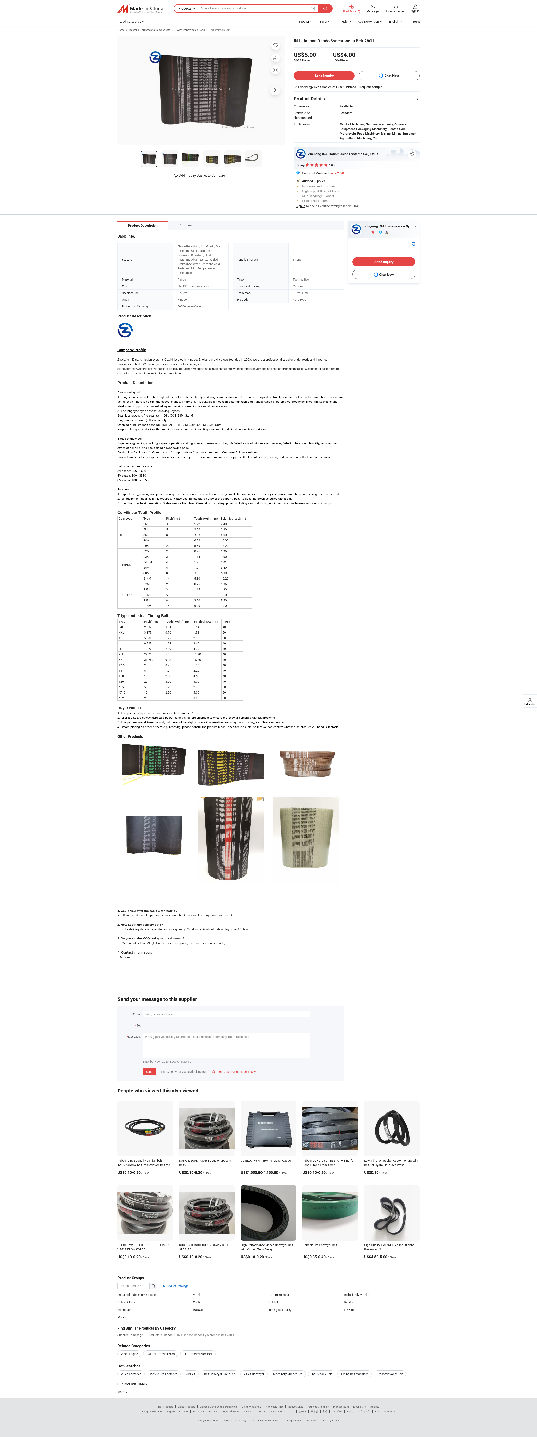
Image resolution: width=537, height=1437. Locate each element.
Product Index (341, 1406)
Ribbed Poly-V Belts (356, 1295)
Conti (196, 1302)
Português (199, 1411)
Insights (374, 1406)
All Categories (132, 22)
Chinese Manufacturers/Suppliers (218, 1406)
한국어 (302, 1411)
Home (120, 29)
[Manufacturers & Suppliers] (140, 8)
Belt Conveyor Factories (219, 1374)
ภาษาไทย (337, 1411)
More (121, 1392)
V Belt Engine (129, 1354)
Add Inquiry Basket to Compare (202, 175)
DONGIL (198, 1310)
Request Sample (370, 87)
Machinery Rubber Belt (287, 1374)
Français (214, 1411)
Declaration (311, 1420)
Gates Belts (124, 1302)
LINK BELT (351, 1310)
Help (345, 22)
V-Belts (197, 1295)
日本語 (314, 1411)
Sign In (300, 206)
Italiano (247, 1411)
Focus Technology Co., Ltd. (241, 1420)
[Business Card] (413, 244)
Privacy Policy (331, 1420)
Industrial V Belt (321, 1374)
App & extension (368, 22)
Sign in (415, 11)
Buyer (323, 22)
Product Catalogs (176, 1286)
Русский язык (231, 1411)
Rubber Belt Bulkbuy (134, 1384)
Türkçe (350, 1411)
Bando (348, 1302)
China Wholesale (251, 1406)
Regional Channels (318, 1406)
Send (149, 1072)
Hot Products (165, 1406)
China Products (186, 1406)
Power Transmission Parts (190, 29)
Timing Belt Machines (354, 1374)
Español (183, 1411)
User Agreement (292, 1420)
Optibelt (273, 1302)
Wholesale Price (274, 1406)
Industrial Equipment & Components (149, 29)
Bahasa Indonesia (385, 1411)
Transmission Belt (219, 29)
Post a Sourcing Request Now (234, 1072)
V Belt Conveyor (254, 1374)
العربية (290, 1411)
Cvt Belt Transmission (161, 1354)
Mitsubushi (124, 1310)
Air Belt (190, 1374)
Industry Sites (295, 1406)
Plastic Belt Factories (163, 1374)
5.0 (367, 232)
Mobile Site (359, 1406)
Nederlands (276, 1411)
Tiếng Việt (364, 1411)
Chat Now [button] (392, 76)
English (170, 1411)
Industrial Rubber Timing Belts (136, 1295)
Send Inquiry (324, 76)
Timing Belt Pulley (279, 1310)
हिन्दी (325, 1411)
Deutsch (261, 1411)
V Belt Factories (131, 1374)
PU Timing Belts (278, 1295)
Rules (416, 22)
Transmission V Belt (390, 1374)
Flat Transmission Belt (198, 1354)
